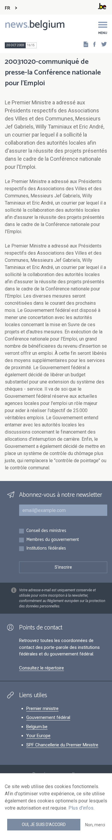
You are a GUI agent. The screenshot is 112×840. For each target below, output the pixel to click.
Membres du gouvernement (52, 539)
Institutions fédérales (46, 548)
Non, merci (95, 824)
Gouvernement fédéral (48, 717)
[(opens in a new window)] (92, 44)
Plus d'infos (80, 808)
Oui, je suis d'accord (44, 824)
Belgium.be (36, 726)
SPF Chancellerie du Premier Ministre (62, 745)
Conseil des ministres (46, 530)
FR (7, 8)
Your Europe (38, 735)
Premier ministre (42, 708)
